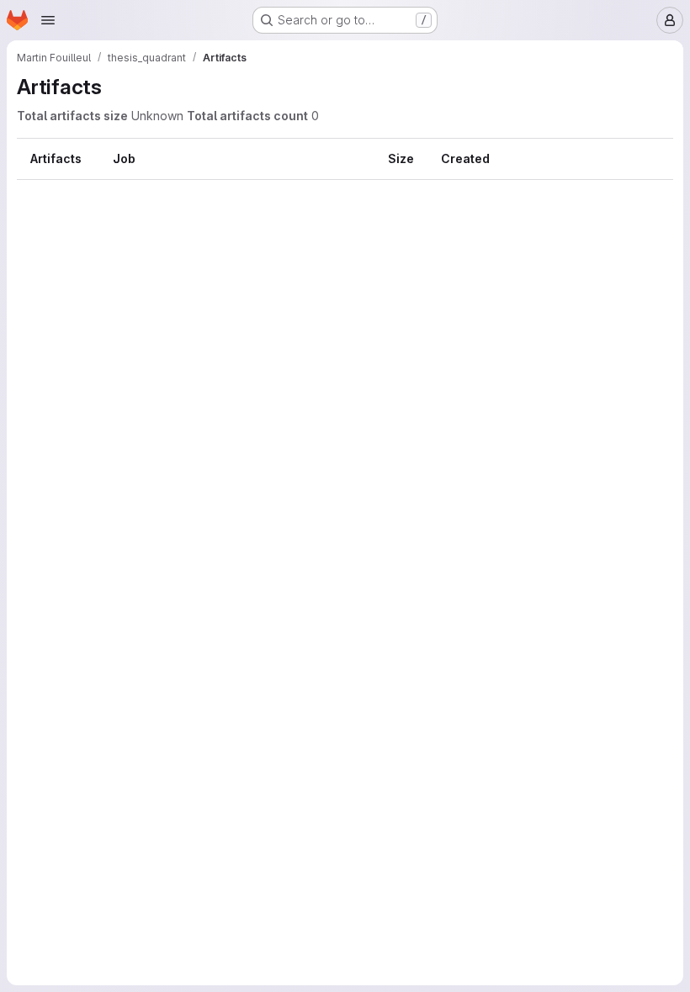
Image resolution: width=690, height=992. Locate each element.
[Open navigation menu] (47, 20)
